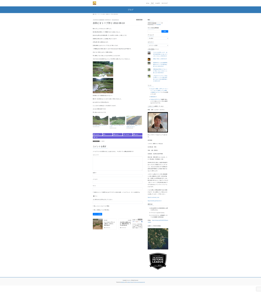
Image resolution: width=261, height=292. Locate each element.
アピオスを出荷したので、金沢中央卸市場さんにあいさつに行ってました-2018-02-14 (160, 54)
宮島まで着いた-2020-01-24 (160, 58)
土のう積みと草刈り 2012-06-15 (100, 125)
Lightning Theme (130, 282)
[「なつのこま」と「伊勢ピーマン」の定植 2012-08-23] (134, 120)
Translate (158, 24)
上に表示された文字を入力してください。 (103, 199)
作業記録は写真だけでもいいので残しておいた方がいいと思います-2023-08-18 (160, 71)
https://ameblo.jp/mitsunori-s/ (154, 200)
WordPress (123, 282)
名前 (94, 172)
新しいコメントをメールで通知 (101, 206)
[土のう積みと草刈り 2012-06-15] (100, 120)
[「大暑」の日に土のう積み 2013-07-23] (117, 120)
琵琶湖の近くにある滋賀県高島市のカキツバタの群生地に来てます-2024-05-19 (160, 64)
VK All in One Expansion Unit (139, 282)
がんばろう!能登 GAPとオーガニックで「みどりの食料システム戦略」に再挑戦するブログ (159, 90)
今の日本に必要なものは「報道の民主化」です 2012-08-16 (125, 224)
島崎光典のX (153, 96)
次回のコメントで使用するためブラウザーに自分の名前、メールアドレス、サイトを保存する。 (117, 192)
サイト (94, 185)
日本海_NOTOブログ (155, 99)
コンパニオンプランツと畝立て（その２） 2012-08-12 (109, 224)
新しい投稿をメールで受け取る (101, 209)
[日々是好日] (98, 223)
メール (95, 179)
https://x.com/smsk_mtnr (153, 197)
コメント (95, 154)
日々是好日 (139, 19)
